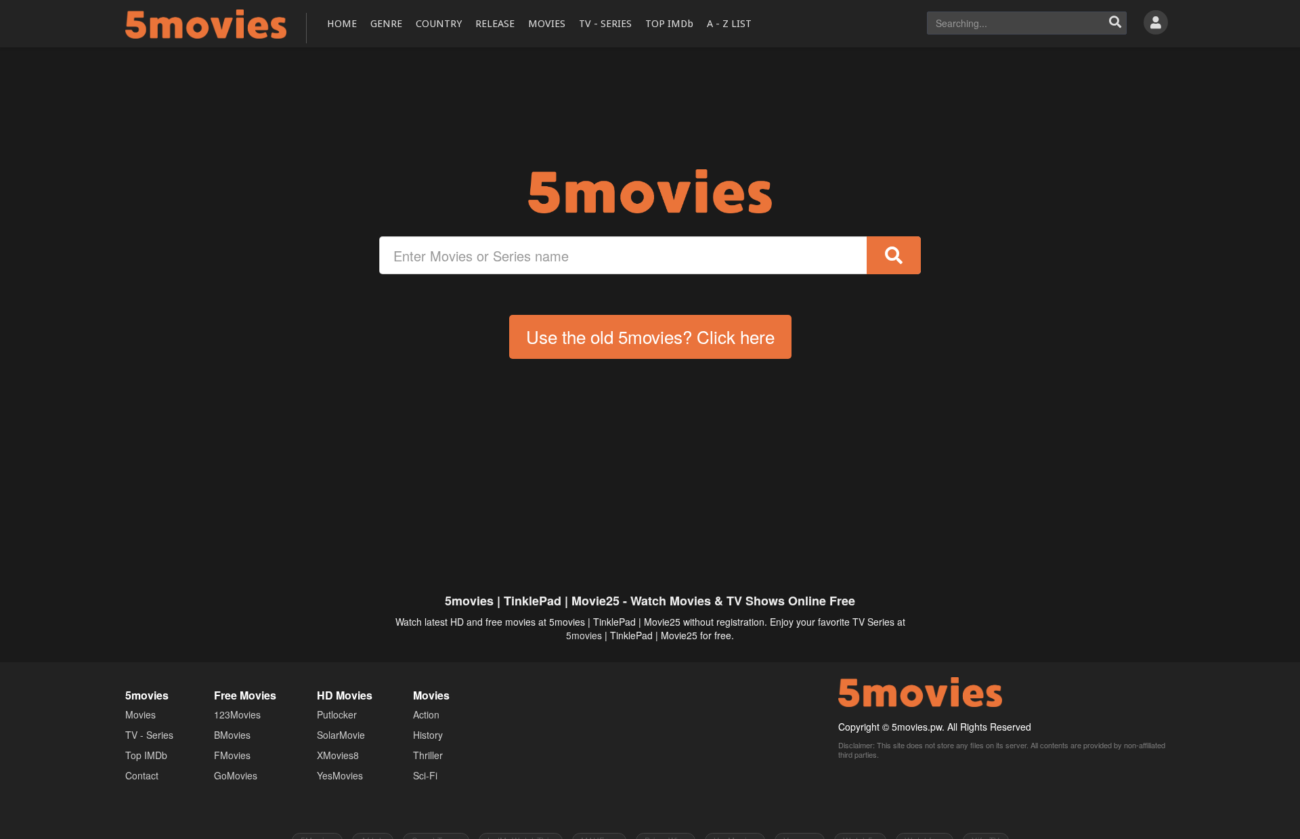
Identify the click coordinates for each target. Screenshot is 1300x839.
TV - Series (149, 734)
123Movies (237, 714)
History (428, 734)
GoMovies (235, 775)
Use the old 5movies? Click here (650, 336)
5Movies (205, 24)
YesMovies (340, 775)
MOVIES (546, 24)
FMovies (232, 755)
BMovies (232, 734)
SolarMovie (341, 734)
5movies (584, 635)
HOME (342, 24)
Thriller (428, 755)
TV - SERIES (605, 24)
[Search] (1115, 23)
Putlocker (337, 714)
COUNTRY (439, 24)
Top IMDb (146, 755)
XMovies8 (338, 755)
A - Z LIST (729, 24)
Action (426, 714)
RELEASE (495, 24)
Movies (140, 714)
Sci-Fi (425, 775)
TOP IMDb (669, 24)
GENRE (386, 24)
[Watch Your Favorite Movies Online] (650, 191)
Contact (141, 775)
